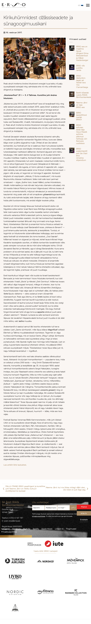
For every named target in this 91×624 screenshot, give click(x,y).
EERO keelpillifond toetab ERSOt (81, 116)
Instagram (5, 529)
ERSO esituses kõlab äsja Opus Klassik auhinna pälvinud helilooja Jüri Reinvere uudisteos (81, 134)
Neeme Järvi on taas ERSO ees (81, 105)
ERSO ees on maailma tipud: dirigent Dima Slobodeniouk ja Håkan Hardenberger (82, 53)
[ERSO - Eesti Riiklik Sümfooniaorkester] (13, 5)
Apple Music (46, 529)
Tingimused (71, 529)
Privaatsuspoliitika (9, 532)
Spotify (36, 529)
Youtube (26, 529)
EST (79, 5)
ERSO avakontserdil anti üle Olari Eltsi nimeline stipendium (81, 154)
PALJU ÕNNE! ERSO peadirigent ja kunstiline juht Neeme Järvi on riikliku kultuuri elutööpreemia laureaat (25, 488)
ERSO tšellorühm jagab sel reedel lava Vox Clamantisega (82, 81)
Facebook (16, 529)
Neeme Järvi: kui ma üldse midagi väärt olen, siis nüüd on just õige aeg (65, 488)
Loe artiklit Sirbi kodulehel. (15, 465)
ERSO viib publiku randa (80, 68)
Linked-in (59, 529)
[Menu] (87, 5)
